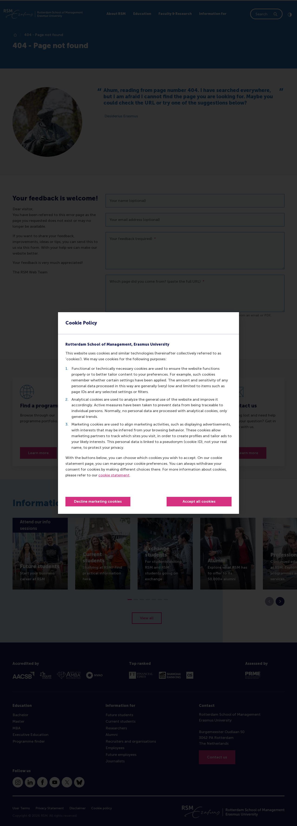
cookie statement (113, 475)
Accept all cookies (199, 501)
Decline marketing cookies (98, 501)
